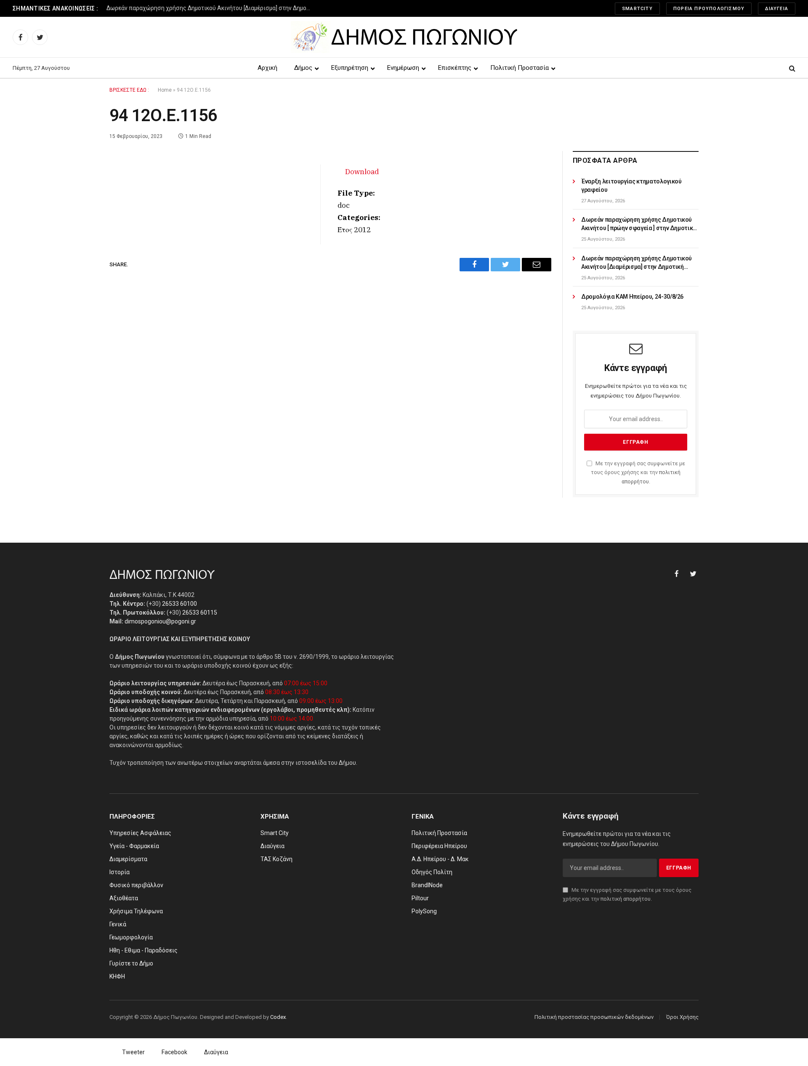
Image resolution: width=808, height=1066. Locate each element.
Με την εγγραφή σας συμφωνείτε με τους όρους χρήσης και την (638, 472)
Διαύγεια (776, 8)
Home (165, 90)
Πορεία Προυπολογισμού (708, 8)
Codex (278, 1017)
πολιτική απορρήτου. (626, 899)
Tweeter (133, 1052)
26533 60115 (199, 612)
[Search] (791, 67)
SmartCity (637, 8)
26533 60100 (179, 603)
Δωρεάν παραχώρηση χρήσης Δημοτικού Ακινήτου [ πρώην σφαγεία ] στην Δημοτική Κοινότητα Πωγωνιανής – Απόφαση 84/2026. (638, 224)
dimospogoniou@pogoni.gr (160, 621)
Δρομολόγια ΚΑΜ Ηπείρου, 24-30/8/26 (632, 296)
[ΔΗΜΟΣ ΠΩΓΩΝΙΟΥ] (404, 37)
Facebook (174, 1052)
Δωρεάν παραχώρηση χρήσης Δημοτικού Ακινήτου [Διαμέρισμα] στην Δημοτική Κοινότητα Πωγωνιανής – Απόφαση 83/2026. (211, 8)
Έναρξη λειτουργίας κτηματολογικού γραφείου (631, 185)
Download (362, 171)
